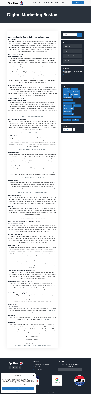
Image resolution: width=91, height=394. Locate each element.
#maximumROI (67, 111)
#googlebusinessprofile (69, 102)
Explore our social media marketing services (32, 149)
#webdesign (75, 119)
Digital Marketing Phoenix (44, 345)
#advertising (67, 88)
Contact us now (44, 319)
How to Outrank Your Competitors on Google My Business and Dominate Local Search (71, 75)
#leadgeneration (67, 105)
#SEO (79, 117)
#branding (66, 94)
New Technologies (70, 55)
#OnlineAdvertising (68, 114)
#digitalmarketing (68, 100)
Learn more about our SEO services (32, 116)
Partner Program (39, 369)
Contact (56, 2)
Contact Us (38, 366)
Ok (18, 388)
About (40, 2)
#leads (65, 108)
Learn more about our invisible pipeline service (32, 192)
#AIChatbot (74, 88)
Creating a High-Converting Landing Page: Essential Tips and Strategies (72, 72)
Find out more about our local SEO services (32, 218)
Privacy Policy (18, 391)
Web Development (70, 60)
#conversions (77, 97)
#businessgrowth (75, 94)
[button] (33, 375)
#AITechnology (67, 91)
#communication (68, 97)
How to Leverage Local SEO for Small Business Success (71, 79)
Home (34, 2)
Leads (45, 2)
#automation (76, 91)
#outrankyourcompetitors (70, 117)
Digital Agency (69, 51)
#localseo (71, 108)
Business (67, 46)
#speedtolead (67, 119)
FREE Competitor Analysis (42, 364)
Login (62, 2)
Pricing (50, 2)
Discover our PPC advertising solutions (32, 133)
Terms (56, 392)
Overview (33, 345)
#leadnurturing (77, 105)
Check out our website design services (32, 177)
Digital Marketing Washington (22, 345)
